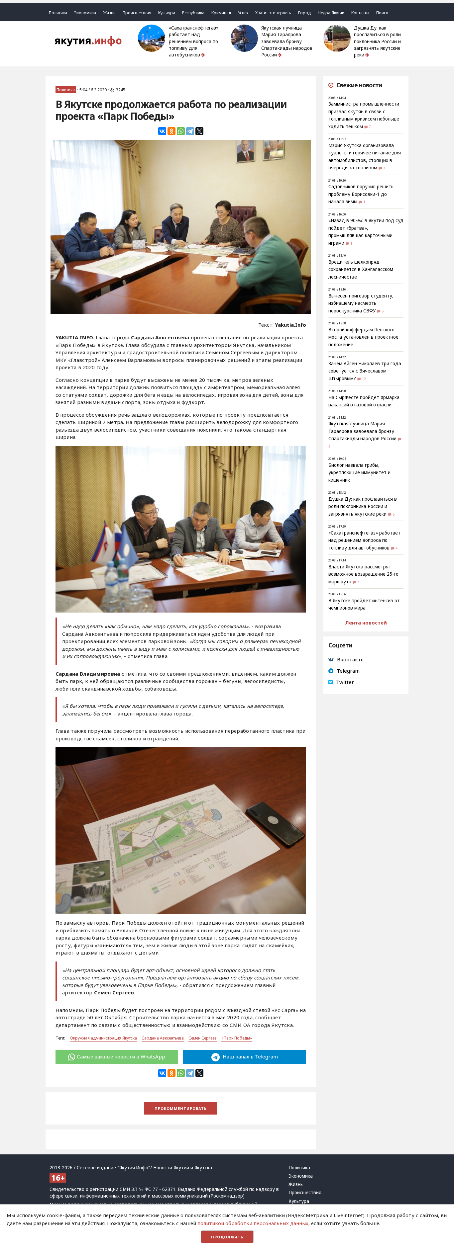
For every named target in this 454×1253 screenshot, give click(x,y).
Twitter (345, 682)
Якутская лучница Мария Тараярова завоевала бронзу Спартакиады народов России (286, 41)
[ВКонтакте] (162, 131)
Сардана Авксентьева (163, 1038)
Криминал (221, 13)
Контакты (360, 13)
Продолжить (227, 1236)
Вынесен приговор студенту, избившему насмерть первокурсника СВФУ (361, 303)
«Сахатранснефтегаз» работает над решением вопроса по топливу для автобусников (193, 41)
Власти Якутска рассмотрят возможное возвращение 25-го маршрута (363, 574)
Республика (193, 13)
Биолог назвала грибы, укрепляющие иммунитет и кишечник (359, 472)
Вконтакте (350, 659)
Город (304, 13)
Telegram (348, 670)
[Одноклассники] (171, 131)
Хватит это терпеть (273, 13)
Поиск (382, 13)
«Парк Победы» (236, 1038)
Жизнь (109, 13)
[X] (199, 131)
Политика (58, 13)
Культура (166, 13)
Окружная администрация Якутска (103, 1038)
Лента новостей (366, 622)
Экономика (85, 13)
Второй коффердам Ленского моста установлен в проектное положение (363, 337)
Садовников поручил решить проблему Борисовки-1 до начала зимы (361, 194)
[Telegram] (190, 131)
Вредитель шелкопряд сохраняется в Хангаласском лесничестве (360, 269)
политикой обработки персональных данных (252, 1223)
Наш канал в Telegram (249, 1056)
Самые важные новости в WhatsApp (121, 1056)
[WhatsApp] (181, 131)
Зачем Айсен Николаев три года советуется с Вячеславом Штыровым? (364, 371)
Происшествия (137, 13)
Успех (243, 13)
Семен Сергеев (202, 1038)
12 (364, 378)
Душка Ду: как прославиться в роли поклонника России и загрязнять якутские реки (377, 41)
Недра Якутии (331, 13)
